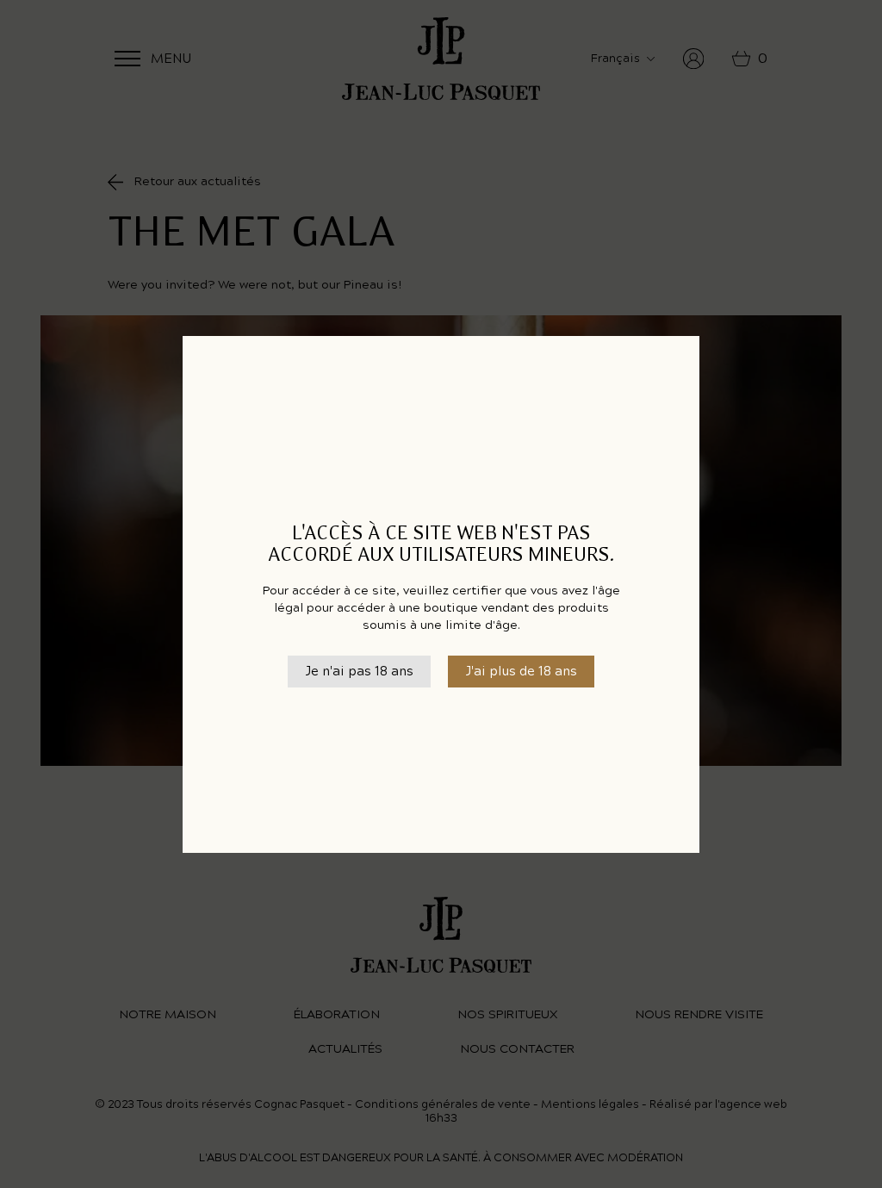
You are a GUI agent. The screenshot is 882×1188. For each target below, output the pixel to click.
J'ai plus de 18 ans (521, 671)
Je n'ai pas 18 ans (359, 671)
